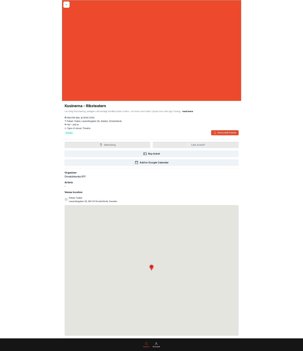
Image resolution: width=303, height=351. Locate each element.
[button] (151, 268)
